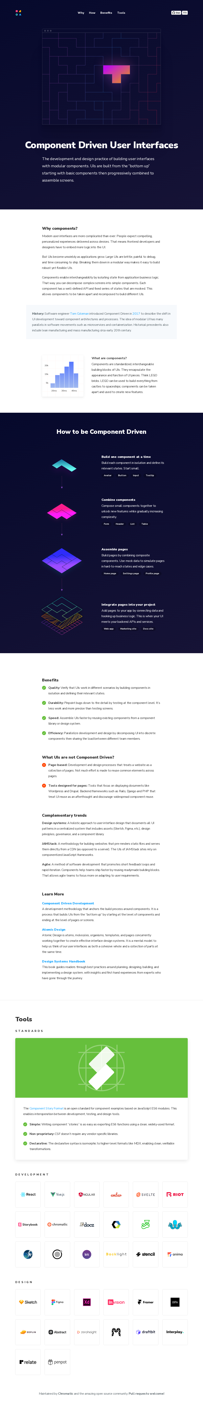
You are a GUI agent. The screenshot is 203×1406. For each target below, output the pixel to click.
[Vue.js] (57, 1195)
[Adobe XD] (87, 1302)
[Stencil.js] (145, 1254)
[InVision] (116, 1302)
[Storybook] (28, 1224)
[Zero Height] (87, 1332)
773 (185, 12)
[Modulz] (116, 1332)
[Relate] (28, 1362)
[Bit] (87, 1254)
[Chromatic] (57, 1224)
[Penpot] (57, 1362)
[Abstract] (57, 1332)
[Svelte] (145, 1195)
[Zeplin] (28, 1332)
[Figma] (57, 1302)
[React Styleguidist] (175, 1224)
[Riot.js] (175, 1195)
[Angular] (87, 1195)
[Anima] (175, 1254)
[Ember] (116, 1195)
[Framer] (145, 1302)
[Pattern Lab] (57, 1254)
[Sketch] (28, 1302)
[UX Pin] (175, 1302)
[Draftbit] (145, 1332)
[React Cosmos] (28, 1254)
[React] (28, 1195)
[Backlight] (116, 1254)
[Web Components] (116, 1224)
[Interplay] (175, 1332)
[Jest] (145, 1224)
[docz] (87, 1224)
